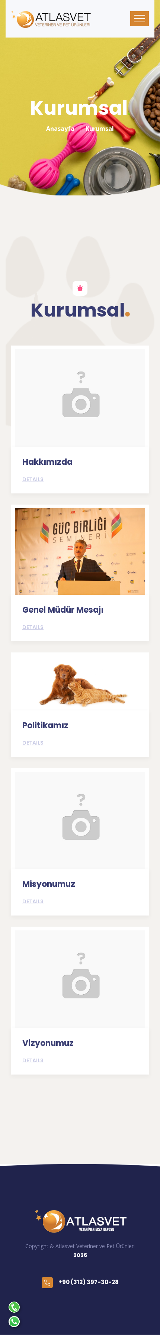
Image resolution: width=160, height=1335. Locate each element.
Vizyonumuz (48, 1043)
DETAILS (33, 479)
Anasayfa (60, 128)
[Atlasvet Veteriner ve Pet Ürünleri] (80, 1221)
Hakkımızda (47, 462)
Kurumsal (100, 128)
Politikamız (45, 725)
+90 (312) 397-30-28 (88, 1282)
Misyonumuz (48, 884)
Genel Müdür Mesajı (62, 610)
